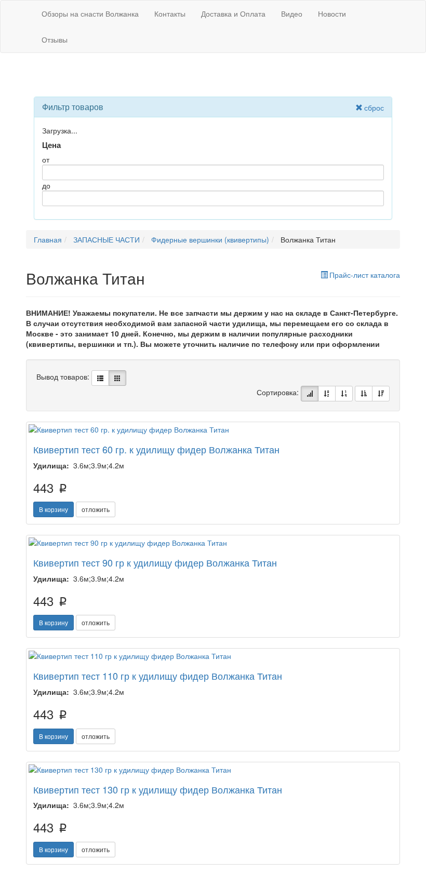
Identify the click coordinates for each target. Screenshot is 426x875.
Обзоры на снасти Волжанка (90, 13)
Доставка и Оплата (233, 13)
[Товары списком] (100, 378)
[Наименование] (327, 393)
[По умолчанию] (309, 393)
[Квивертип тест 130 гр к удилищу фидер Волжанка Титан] (213, 769)
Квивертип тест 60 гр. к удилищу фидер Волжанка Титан (156, 449)
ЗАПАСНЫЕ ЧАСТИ (106, 239)
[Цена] (344, 393)
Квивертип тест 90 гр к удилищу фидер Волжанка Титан (155, 562)
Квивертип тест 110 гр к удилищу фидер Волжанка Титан (157, 675)
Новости (332, 13)
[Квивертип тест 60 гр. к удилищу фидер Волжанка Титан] (213, 429)
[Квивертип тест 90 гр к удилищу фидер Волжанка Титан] (213, 542)
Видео (291, 13)
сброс (374, 107)
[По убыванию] (381, 393)
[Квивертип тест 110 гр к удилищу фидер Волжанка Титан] (213, 656)
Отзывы (55, 39)
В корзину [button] (53, 509)
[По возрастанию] (363, 393)
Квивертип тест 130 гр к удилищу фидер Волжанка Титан (157, 789)
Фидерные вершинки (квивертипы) (210, 239)
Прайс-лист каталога (364, 275)
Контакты (169, 13)
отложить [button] (96, 509)
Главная (48, 239)
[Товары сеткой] (117, 378)
